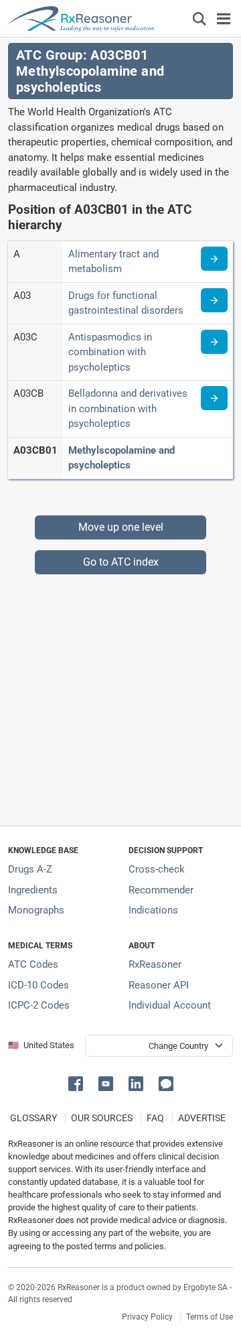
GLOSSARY (33, 1117)
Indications (153, 910)
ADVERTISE (202, 1117)
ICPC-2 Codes (39, 1005)
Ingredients (33, 890)
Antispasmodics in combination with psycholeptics (110, 352)
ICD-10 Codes (38, 985)
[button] (78, 1082)
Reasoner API (159, 985)
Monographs (36, 910)
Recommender (161, 890)
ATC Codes (33, 964)
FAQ (155, 1117)
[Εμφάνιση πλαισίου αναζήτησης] (199, 18)
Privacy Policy (147, 1317)
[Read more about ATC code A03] (214, 300)
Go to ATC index (121, 562)
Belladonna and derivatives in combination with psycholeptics (127, 408)
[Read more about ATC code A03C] (214, 342)
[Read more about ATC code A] (214, 259)
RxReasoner (155, 964)
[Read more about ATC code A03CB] (214, 398)
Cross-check (157, 869)
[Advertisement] (120, 695)
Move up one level (120, 527)
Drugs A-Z (30, 869)
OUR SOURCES (102, 1117)
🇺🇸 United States (41, 1045)
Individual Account (170, 1005)
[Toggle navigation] (223, 18)
